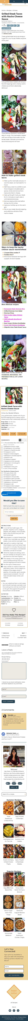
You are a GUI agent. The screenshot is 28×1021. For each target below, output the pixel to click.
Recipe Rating (6, 657)
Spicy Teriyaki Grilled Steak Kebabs (19, 862)
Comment (5, 661)
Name (4, 689)
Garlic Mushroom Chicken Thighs (19, 935)
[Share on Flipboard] (18, 25)
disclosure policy (7, 33)
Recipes (9, 10)
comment (15, 616)
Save (22, 434)
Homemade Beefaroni (8, 934)
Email (4, 696)
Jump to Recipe (6, 28)
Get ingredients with (11, 493)
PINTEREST (5, 376)
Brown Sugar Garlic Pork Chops (8, 912)
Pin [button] (12, 434)
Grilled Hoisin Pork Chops (6, 635)
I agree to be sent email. (14, 515)
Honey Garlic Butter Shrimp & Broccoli (20, 890)
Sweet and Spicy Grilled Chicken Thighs (8, 862)
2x (22, 440)
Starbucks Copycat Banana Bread (19, 912)
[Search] (25, 794)
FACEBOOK (5, 374)
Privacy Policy (22, 1017)
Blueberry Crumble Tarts (22, 635)
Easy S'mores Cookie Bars (20, 817)
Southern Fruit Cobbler (19, 840)
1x (20, 440)
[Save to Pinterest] (11, 25)
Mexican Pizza (9, 313)
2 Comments (20, 22)
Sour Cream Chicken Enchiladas (14, 323)
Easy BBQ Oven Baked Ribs (8, 889)
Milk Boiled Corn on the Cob (8, 840)
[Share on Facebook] (8, 25)
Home (3, 10)
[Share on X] (14, 25)
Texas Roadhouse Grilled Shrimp (8, 818)
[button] (2, 411)
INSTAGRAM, (14, 374)
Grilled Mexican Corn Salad (13, 311)
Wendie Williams (7, 21)
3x (25, 440)
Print (4, 434)
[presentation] (8, 808)
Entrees (15, 10)
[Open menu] (25, 4)
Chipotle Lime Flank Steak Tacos (15, 327)
